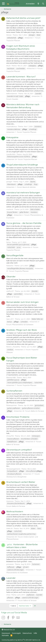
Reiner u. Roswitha (13, 347)
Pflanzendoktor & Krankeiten (22, 324)
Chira (8, 595)
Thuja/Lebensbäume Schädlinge (22, 164)
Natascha (9, 265)
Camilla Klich (10, 154)
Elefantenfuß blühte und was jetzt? (23, 18)
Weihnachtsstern (14, 511)
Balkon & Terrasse (12, 297)
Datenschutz (27, 633)
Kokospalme (12, 137)
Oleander (11, 276)
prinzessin (10, 564)
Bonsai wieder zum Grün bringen (22, 302)
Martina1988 (11, 377)
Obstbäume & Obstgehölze (16, 477)
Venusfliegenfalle (14, 255)
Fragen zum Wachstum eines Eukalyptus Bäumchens (20, 47)
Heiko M (9, 528)
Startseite (5, 635)
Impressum (6, 633)
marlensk (9, 209)
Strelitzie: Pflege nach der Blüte (21, 329)
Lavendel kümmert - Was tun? (21, 76)
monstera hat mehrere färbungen (23, 192)
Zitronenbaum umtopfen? (19, 449)
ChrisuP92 (10, 436)
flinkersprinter (11, 405)
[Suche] (43, 3)
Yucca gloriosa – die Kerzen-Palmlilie (23, 223)
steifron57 (10, 291)
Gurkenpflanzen (14, 390)
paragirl (9, 181)
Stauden (15, 99)
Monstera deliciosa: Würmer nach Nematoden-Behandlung (22, 106)
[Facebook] (8, 618)
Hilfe (35, 633)
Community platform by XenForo (21, 640)
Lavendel (10, 578)
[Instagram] (3, 618)
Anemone (9, 501)
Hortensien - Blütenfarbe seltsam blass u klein (22, 546)
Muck (8, 66)
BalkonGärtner (11, 93)
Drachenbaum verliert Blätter (20, 482)
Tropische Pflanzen (13, 40)
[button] (3, 4)
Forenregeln (16, 633)
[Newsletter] (18, 618)
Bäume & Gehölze (29, 187)
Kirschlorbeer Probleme (17, 416)
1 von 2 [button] (13, 606)
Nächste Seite (24, 606)
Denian (9, 35)
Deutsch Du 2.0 (9, 629)
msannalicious (11, 126)
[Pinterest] (13, 618)
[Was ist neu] (38, 3)
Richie (8, 242)
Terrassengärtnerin (13, 469)
